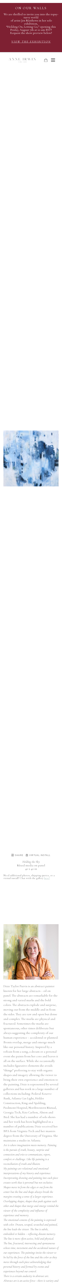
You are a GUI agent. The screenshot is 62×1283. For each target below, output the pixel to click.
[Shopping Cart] (46, 60)
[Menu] (53, 60)
